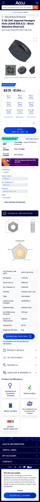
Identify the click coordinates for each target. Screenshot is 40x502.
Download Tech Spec (17, 336)
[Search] (35, 7)
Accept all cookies (20, 495)
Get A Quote (18, 154)
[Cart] (36, 2)
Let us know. (7, 343)
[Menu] (3, 2)
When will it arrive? (32, 139)
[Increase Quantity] (6, 123)
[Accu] (20, 2)
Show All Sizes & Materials (15, 17)
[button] (35, 40)
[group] (20, 51)
